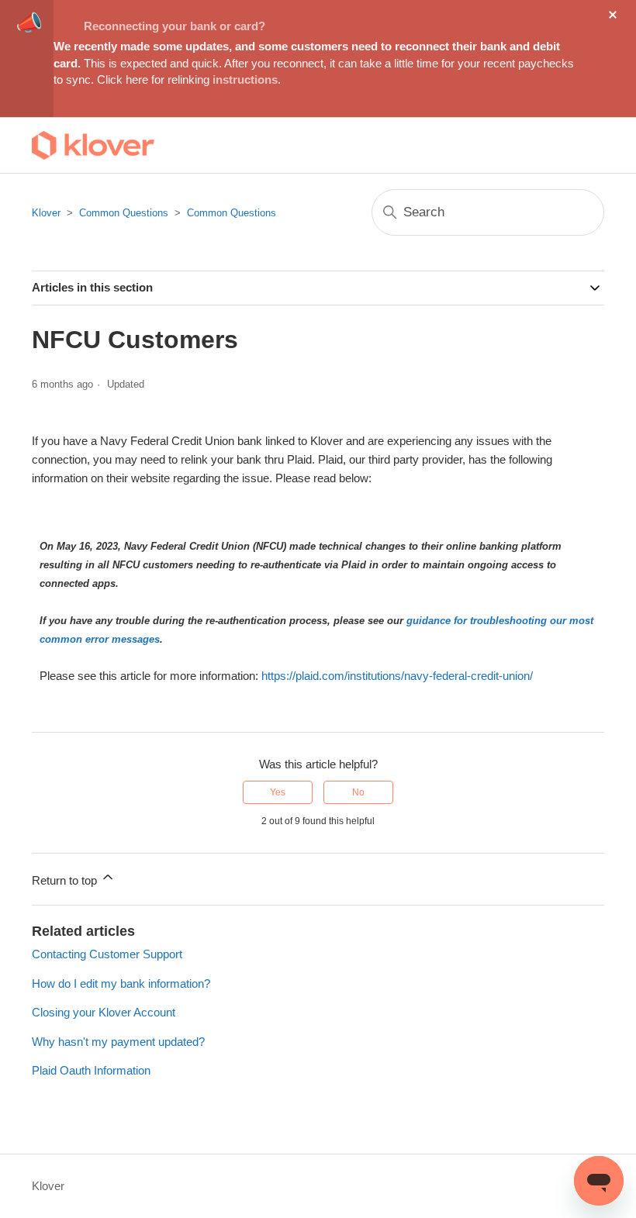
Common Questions (123, 213)
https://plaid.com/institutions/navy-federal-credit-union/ (397, 675)
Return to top (66, 880)
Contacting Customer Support (107, 954)
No (358, 792)
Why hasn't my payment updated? (118, 1041)
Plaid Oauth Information (91, 1070)
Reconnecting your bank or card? (174, 26)
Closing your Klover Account (103, 1012)
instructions (245, 79)
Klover (46, 213)
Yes (277, 792)
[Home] (93, 145)
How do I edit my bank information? (121, 983)
